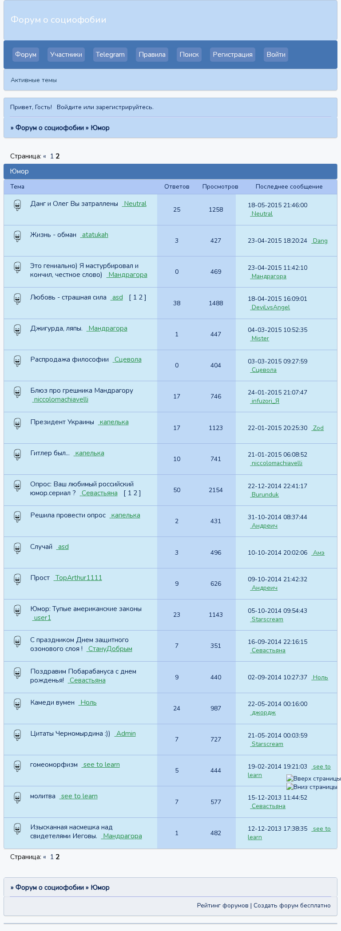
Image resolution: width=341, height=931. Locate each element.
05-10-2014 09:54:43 (277, 611)
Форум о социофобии (50, 127)
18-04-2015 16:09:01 (277, 299)
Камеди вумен (52, 702)
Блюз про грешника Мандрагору (81, 390)
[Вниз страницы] (311, 787)
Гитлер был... (50, 453)
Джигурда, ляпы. (56, 328)
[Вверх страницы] (313, 778)
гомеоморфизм (54, 764)
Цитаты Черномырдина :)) (70, 733)
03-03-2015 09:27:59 (277, 361)
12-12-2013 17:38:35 (277, 828)
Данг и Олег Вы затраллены (74, 203)
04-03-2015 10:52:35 (277, 330)
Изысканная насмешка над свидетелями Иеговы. (71, 831)
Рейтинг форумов (223, 905)
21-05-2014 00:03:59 (277, 735)
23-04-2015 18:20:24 (277, 241)
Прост (40, 577)
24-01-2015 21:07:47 (277, 392)
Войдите (69, 107)
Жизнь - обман (53, 234)
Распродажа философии (69, 359)
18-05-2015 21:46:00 (277, 205)
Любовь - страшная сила (68, 297)
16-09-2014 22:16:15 (277, 642)
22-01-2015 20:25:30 (277, 428)
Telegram (110, 54)
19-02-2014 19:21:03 (277, 766)
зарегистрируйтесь (124, 107)
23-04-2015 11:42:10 (277, 268)
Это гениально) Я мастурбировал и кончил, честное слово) (84, 270)
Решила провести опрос (68, 515)
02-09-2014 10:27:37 (277, 677)
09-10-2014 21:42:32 (277, 579)
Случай (41, 546)
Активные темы (34, 80)
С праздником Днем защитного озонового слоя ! (79, 644)
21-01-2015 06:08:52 (277, 454)
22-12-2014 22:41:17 (277, 486)
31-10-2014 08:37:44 (277, 517)
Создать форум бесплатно (292, 905)
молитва (43, 796)
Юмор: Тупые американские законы (86, 608)
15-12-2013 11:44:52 (277, 797)
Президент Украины (62, 422)
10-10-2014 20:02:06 (277, 552)
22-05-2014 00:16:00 (277, 704)
